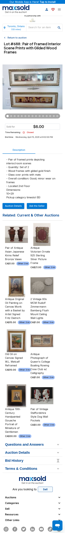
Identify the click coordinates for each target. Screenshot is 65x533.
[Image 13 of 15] (50, 116)
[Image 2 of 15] (11, 116)
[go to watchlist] (53, 9)
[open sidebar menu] (59, 9)
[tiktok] (50, 529)
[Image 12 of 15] (47, 116)
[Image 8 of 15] (32, 116)
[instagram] (6, 529)
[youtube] (41, 529)
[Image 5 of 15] (22, 116)
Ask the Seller (36, 205)
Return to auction (17, 37)
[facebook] (15, 529)
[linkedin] (32, 529)
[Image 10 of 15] (40, 116)
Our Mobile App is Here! (33, 1)
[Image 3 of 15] (15, 116)
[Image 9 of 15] (36, 116)
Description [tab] (19, 150)
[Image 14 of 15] (54, 116)
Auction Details (13, 205)
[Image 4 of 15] (18, 116)
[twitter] (23, 529)
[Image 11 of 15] (43, 116)
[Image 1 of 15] (8, 116)
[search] (59, 28)
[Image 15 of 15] (57, 116)
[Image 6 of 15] (25, 116)
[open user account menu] (47, 9)
